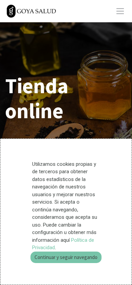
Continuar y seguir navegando (66, 257)
